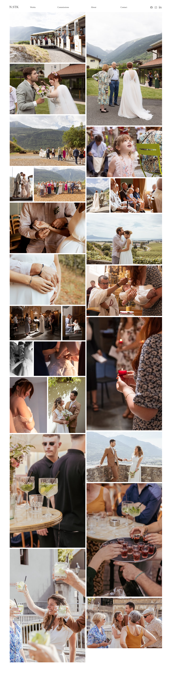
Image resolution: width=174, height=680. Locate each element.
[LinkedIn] (160, 7)
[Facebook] (151, 7)
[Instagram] (155, 7)
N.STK (14, 7)
